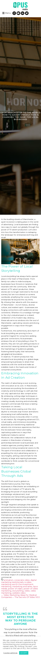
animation (8, 580)
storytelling (18, 591)
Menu (8, 13)
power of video (15, 589)
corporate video (22, 580)
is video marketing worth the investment (17, 583)
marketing (6, 586)
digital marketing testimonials (19, 581)
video (27, 591)
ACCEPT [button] (23, 653)
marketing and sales (22, 586)
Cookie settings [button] (10, 653)
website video (19, 593)
